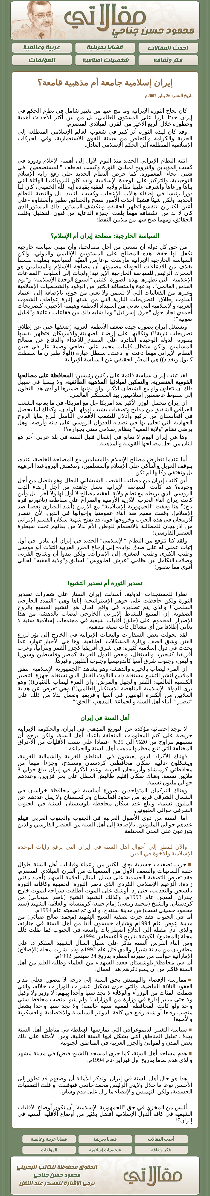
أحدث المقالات (161, 1139)
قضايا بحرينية (105, 1139)
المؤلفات (49, 1149)
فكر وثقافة (161, 1149)
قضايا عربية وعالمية (49, 1139)
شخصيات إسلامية (105, 1149)
